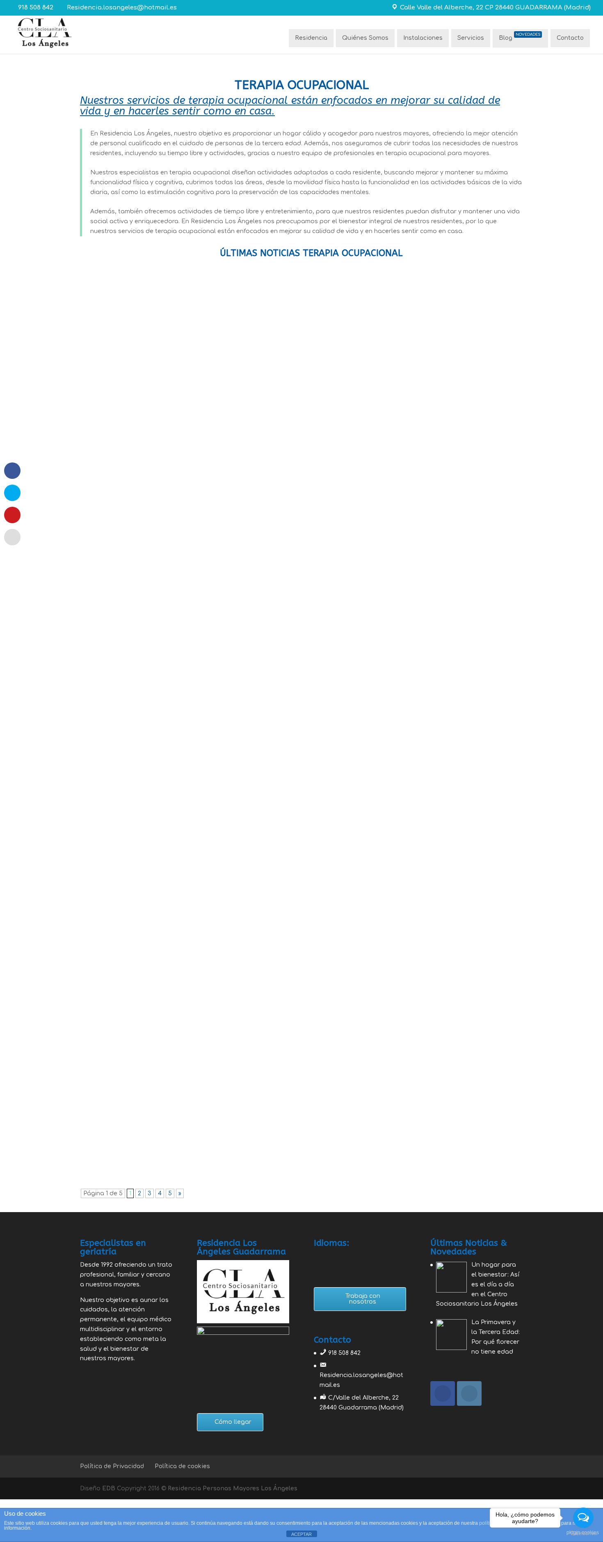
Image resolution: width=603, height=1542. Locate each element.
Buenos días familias (123, 890)
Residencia (311, 38)
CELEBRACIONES (241, 1119)
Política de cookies (182, 1466)
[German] (340, 1255)
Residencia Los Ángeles (136, 579)
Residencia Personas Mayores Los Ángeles (232, 1488)
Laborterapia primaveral (130, 782)
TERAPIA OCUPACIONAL (304, 579)
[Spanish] (361, 1255)
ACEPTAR (301, 1534)
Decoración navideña (124, 1106)
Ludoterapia (237, 687)
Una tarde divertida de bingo (137, 674)
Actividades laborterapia (131, 998)
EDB (108, 1488)
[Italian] (351, 1255)
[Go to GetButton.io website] (583, 1533)
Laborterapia (237, 795)
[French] (329, 1255)
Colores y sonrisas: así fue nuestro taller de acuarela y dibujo (192, 566)
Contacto (570, 38)
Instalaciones (423, 38)
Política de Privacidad (112, 1466)
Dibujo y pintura (239, 579)
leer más (101, 611)
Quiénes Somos (365, 38)
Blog (519, 37)
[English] (319, 1255)
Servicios (470, 38)
